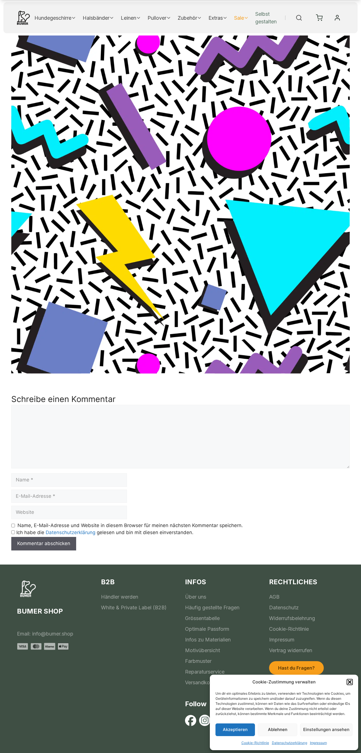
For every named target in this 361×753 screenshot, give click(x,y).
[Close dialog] (283, 324)
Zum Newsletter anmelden (235, 424)
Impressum (318, 743)
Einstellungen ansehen (326, 729)
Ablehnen (277, 729)
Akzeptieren (235, 729)
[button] (350, 682)
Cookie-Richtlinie (255, 743)
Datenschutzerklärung (289, 743)
